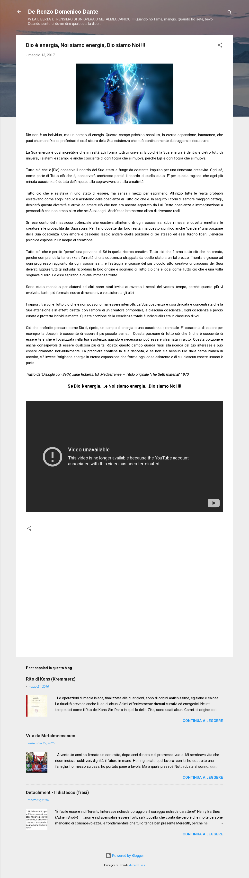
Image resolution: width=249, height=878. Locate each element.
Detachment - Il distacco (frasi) (57, 792)
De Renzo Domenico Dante (63, 11)
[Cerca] (230, 13)
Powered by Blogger (127, 855)
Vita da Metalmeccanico (50, 735)
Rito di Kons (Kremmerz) (51, 679)
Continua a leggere (203, 721)
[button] (220, 46)
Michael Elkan (136, 865)
